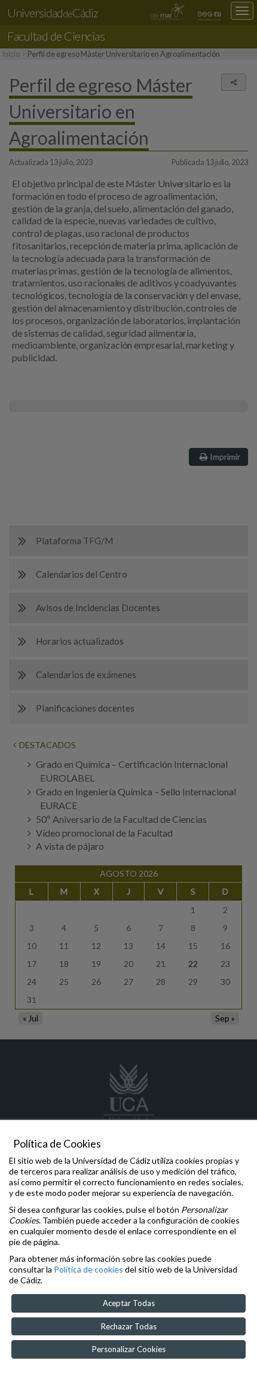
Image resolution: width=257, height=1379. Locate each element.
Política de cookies (88, 1269)
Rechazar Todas (129, 1326)
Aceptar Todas (129, 1303)
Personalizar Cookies (129, 1349)
